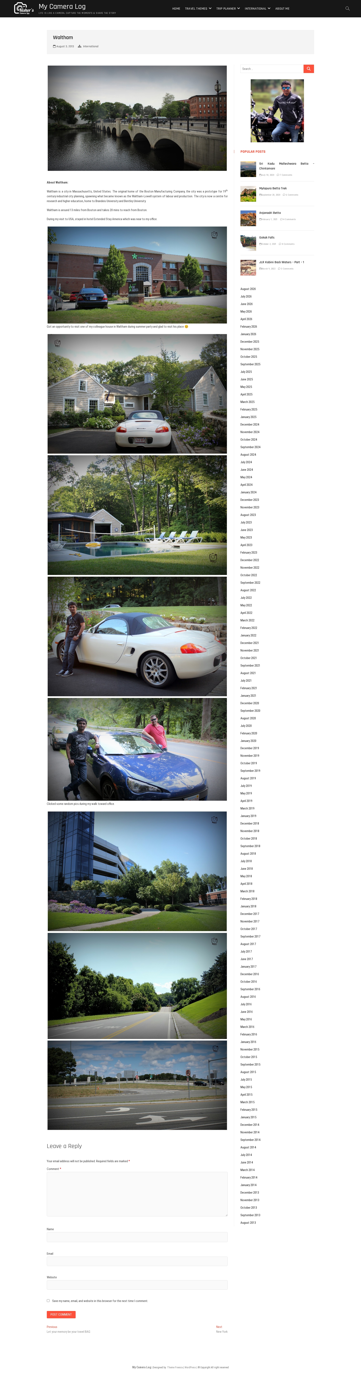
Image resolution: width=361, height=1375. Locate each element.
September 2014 (250, 1140)
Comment (54, 1169)
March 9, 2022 (268, 268)
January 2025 (248, 417)
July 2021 (246, 680)
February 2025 (248, 409)
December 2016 (249, 974)
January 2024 (248, 492)
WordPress (190, 1367)
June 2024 (246, 470)
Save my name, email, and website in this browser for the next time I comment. (100, 1301)
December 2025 (249, 342)
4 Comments (289, 219)
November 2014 (249, 1132)
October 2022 (248, 575)
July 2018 (246, 861)
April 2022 (246, 613)
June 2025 (246, 379)
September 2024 (250, 447)
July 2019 (246, 786)
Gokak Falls (267, 237)
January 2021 (248, 696)
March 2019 (247, 808)
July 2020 (246, 726)
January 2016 (248, 1042)
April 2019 (246, 801)
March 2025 (247, 402)
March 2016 (247, 1027)
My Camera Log (62, 6)
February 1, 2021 (269, 219)
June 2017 (246, 959)
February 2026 (248, 326)
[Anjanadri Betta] (248, 213)
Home (176, 8)
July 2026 (246, 296)
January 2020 (248, 741)
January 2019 (248, 816)
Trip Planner (226, 8)
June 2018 (246, 869)
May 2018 (246, 876)
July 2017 (246, 951)
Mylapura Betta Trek (273, 188)
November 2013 (249, 1200)
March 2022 (247, 620)
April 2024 (246, 485)
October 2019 (248, 763)
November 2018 (249, 831)
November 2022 (249, 567)
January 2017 (248, 966)
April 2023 (246, 545)
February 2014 (248, 1177)
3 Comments (287, 268)
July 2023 (246, 522)
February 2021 (248, 688)
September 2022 (250, 583)
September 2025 (250, 364)
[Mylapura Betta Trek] (248, 188)
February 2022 (248, 628)
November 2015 (249, 1049)
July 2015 (246, 1079)
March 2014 (247, 1170)
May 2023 (246, 537)
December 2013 (249, 1192)
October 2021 (248, 658)
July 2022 (246, 598)
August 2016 (248, 997)
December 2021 (249, 643)
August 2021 (248, 673)
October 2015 (248, 1057)
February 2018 (248, 899)
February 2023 (248, 552)
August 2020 (248, 718)
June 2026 (246, 304)
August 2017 (248, 944)
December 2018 (249, 823)
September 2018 (250, 846)
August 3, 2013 (65, 46)
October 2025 (248, 357)
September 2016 (250, 989)
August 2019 (248, 778)
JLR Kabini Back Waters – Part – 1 (281, 262)
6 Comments (291, 195)
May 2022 (246, 605)
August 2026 (248, 289)
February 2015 (248, 1110)
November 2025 (249, 349)
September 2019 (250, 771)
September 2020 (250, 711)
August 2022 (248, 590)
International (255, 8)
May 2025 (246, 387)
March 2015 (247, 1102)
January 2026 (248, 334)
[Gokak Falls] (248, 237)
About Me (282, 8)
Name (50, 1229)
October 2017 (248, 929)
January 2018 (248, 906)
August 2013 (248, 1223)
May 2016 (246, 1019)
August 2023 (248, 515)
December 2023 (249, 500)
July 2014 (246, 1155)
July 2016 (246, 1004)
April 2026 (246, 319)
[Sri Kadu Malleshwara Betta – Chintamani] (248, 163)
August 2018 (248, 854)
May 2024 (246, 477)
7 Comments (285, 175)
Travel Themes (196, 8)
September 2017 (250, 936)
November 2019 (249, 756)
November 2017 (249, 921)
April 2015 (246, 1095)
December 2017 (249, 914)
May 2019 (246, 793)
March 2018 (247, 891)
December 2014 (249, 1125)
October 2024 (248, 439)
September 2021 (250, 665)
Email (50, 1254)
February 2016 (248, 1034)
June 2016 (246, 1012)
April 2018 (246, 884)
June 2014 (246, 1162)
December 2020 (249, 703)
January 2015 (248, 1117)
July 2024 (246, 462)
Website (52, 1277)
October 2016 (248, 982)
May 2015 (246, 1087)
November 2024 (249, 432)
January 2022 (248, 635)
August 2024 (248, 455)
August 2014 (248, 1147)
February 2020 (248, 733)
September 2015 (250, 1064)
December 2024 (249, 424)
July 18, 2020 (267, 175)
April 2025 (246, 394)
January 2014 (248, 1185)
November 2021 (249, 650)
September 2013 (250, 1215)
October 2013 (248, 1208)
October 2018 (248, 838)
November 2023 (249, 507)
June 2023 (246, 530)
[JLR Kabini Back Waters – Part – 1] (248, 262)
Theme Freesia (175, 1367)
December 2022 (249, 560)
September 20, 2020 (270, 195)
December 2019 (249, 748)
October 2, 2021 (268, 244)
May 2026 (246, 311)
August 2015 (248, 1072)
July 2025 (246, 372)
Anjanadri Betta (270, 213)
